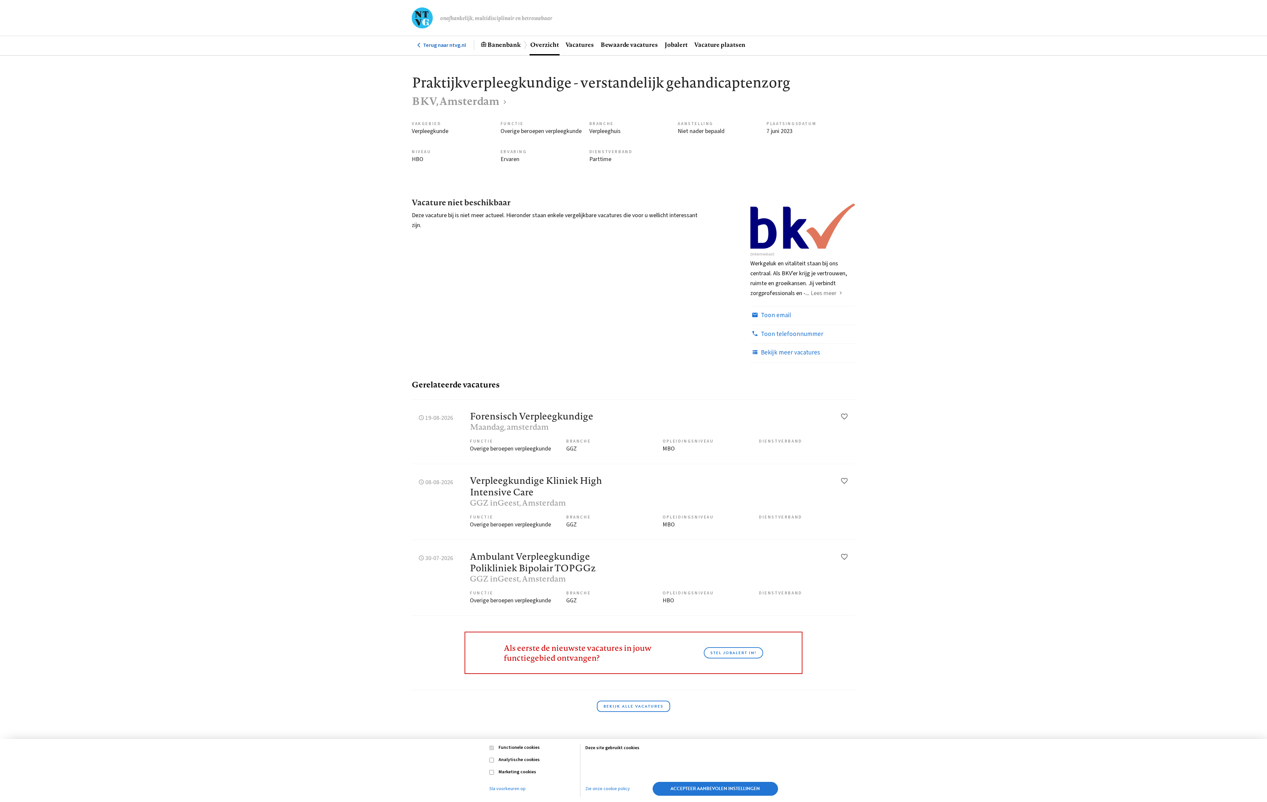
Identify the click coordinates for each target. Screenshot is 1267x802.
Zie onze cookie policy (607, 788)
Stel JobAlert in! (733, 653)
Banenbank (504, 44)
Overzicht (544, 44)
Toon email (775, 315)
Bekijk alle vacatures (633, 706)
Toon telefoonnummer (791, 334)
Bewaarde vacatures (629, 44)
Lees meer (823, 293)
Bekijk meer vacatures (790, 352)
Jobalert (676, 44)
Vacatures (580, 44)
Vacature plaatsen (719, 44)
